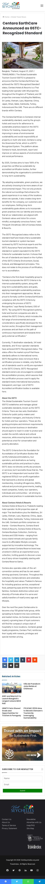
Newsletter (31, 819)
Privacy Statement (9, 828)
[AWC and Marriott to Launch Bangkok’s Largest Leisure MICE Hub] (12, 688)
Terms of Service (9, 825)
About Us (6, 822)
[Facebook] (4, 659)
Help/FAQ (31, 825)
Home (6, 17)
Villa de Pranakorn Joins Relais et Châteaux (32, 686)
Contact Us (6, 819)
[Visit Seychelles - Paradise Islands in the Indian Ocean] (11, 5)
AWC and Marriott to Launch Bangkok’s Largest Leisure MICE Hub (11, 700)
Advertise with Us (34, 822)
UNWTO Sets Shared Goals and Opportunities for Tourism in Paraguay (11, 712)
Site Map (30, 828)
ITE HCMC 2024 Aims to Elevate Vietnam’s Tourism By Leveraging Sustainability (33, 713)
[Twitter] (10, 659)
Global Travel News (18, 17)
